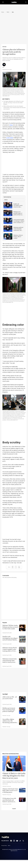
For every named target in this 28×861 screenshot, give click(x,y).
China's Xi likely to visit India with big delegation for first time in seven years (13, 775)
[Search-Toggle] (26, 2)
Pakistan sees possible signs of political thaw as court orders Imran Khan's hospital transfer (18, 213)
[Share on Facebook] (12, 567)
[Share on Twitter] (16, 567)
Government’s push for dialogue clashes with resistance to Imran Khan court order (18, 221)
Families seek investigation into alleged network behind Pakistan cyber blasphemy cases (9, 638)
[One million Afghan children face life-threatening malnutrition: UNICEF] (22, 721)
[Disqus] (14, 598)
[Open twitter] (23, 841)
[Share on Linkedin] (19, 567)
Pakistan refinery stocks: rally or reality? (18, 237)
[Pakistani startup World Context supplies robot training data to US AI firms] (22, 650)
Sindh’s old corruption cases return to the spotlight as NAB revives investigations (17, 205)
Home (2, 12)
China (11, 125)
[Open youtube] (17, 841)
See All (14, 808)
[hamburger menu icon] (3, 2)
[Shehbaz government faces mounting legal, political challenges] (22, 710)
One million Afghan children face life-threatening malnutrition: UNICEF (10, 720)
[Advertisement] (14, 29)
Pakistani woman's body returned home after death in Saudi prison (9, 660)
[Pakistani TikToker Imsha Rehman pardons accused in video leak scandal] (22, 628)
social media (9, 137)
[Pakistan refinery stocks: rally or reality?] (7, 236)
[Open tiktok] (20, 841)
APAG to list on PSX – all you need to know (9, 697)
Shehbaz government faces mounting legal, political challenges (8, 709)
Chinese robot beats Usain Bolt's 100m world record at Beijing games (10, 790)
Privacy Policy (4, 845)
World (8, 12)
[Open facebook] (11, 841)
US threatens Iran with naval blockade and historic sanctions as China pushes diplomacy (9, 800)
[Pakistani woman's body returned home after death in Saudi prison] (22, 661)
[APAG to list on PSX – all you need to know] (22, 699)
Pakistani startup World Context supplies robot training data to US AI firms (9, 649)
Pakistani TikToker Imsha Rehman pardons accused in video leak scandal (10, 627)
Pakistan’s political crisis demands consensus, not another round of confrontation (18, 229)
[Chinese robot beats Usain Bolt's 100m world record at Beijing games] (22, 790)
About (9, 845)
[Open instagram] (14, 841)
